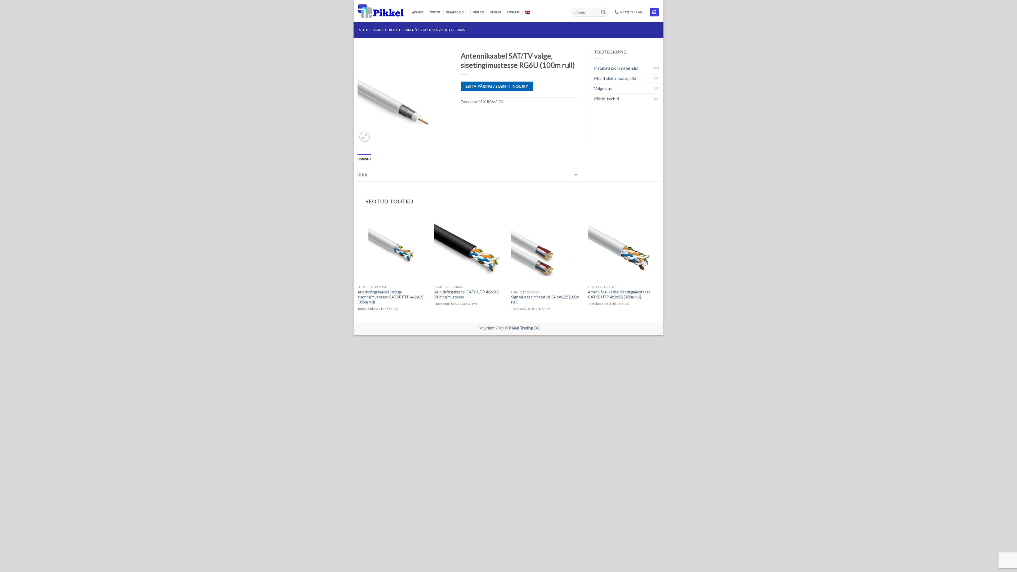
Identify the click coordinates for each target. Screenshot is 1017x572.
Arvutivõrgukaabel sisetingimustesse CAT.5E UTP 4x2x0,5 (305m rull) (619, 294)
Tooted (435, 12)
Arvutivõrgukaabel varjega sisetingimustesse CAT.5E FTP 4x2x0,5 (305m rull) (390, 297)
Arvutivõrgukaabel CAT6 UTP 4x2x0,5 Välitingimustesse (466, 294)
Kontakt (513, 12)
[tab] (364, 159)
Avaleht (418, 12)
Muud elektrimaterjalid (615, 78)
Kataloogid (455, 12)
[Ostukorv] (654, 12)
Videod (478, 12)
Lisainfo (364, 159)
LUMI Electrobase (387, 30)
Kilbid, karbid (606, 98)
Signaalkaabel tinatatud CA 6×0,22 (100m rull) (545, 299)
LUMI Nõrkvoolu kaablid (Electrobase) (435, 30)
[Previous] (358, 266)
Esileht (363, 30)
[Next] (659, 266)
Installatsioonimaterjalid (616, 67)
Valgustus (603, 88)
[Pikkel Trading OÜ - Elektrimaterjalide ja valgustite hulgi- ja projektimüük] (381, 11)
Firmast (495, 12)
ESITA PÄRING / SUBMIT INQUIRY (497, 86)
